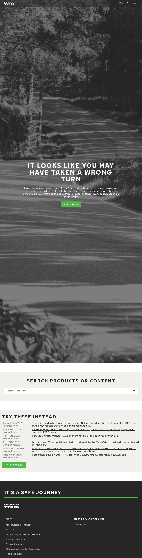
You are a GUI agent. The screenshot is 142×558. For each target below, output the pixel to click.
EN (121, 3)
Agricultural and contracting (19, 525)
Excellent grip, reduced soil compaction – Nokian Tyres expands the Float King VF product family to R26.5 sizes (83, 430)
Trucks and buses (14, 554)
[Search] (127, 3)
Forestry (10, 529)
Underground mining (16, 539)
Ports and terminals (15, 544)
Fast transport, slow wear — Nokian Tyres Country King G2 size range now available (79, 454)
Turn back (71, 204)
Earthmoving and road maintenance (23, 534)
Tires (9, 519)
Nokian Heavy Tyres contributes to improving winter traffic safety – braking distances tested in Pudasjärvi (85, 443)
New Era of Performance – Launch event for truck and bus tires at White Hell (76, 435)
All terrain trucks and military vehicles (23, 549)
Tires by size (80, 524)
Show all (16, 464)
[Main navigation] (134, 3)
